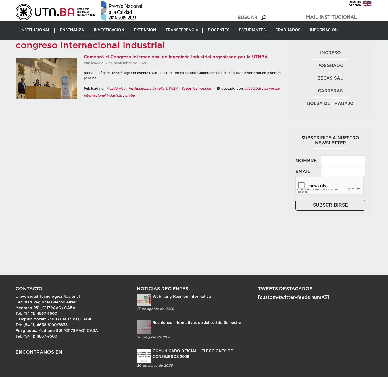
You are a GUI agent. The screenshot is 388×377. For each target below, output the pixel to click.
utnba (130, 95)
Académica (116, 88)
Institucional (138, 88)
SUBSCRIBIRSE (330, 205)
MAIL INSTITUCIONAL (331, 17)
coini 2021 (252, 88)
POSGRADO (330, 66)
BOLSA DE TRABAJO (330, 103)
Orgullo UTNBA (165, 88)
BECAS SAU (330, 78)
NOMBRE (306, 161)
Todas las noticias (196, 88)
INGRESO (330, 53)
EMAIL (302, 171)
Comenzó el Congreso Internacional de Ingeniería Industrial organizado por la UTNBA (176, 57)
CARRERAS (330, 91)
